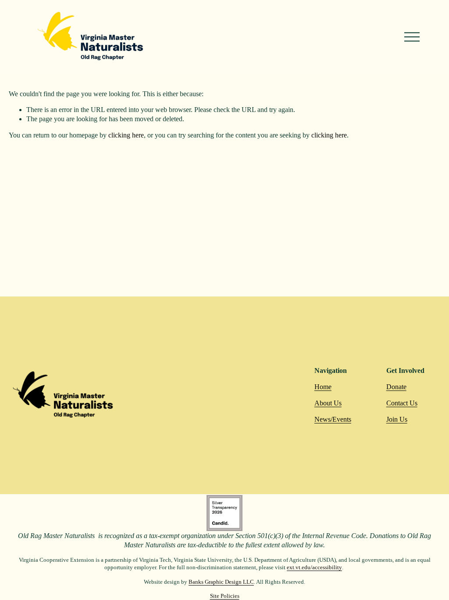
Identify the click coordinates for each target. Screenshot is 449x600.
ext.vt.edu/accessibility (314, 567)
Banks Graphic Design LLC (221, 582)
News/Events (332, 419)
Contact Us (401, 403)
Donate (396, 386)
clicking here (126, 135)
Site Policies (224, 596)
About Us (328, 403)
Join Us (396, 419)
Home (322, 386)
